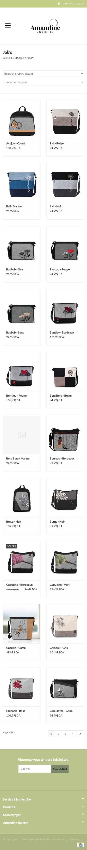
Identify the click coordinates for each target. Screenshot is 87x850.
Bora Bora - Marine (18, 458)
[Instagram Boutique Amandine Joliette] (47, 781)
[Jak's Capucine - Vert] (65, 560)
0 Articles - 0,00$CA (73, 3)
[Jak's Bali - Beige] (65, 119)
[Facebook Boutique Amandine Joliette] (40, 781)
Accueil (8, 57)
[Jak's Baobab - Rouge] (65, 245)
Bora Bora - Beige (61, 395)
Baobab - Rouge (60, 269)
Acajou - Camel (15, 143)
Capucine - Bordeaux (19, 584)
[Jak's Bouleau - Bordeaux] (65, 434)
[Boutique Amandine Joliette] (51, 25)
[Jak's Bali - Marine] (21, 182)
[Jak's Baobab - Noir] (21, 245)
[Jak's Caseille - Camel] (21, 623)
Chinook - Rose (15, 710)
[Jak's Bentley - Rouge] (21, 371)
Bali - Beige (57, 143)
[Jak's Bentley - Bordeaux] (65, 308)
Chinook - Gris (59, 647)
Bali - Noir (56, 206)
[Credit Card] (80, 844)
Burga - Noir (57, 521)
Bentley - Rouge (16, 395)
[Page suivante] (80, 733)
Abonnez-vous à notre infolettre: (43, 759)
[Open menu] (8, 25)
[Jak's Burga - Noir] (65, 497)
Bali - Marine (14, 206)
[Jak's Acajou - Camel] (21, 119)
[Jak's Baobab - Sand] (21, 308)
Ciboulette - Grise (61, 710)
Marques (20, 57)
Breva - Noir (13, 521)
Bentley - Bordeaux (62, 332)
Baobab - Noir (14, 269)
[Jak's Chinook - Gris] (65, 623)
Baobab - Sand (15, 332)
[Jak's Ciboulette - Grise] (65, 686)
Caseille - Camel (16, 647)
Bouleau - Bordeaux (62, 458)
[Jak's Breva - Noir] (21, 497)
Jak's (31, 57)
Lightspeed (74, 839)
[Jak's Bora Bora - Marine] (21, 434)
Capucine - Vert (60, 584)
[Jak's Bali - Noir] (65, 182)
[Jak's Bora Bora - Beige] (65, 371)
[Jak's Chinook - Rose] (21, 686)
